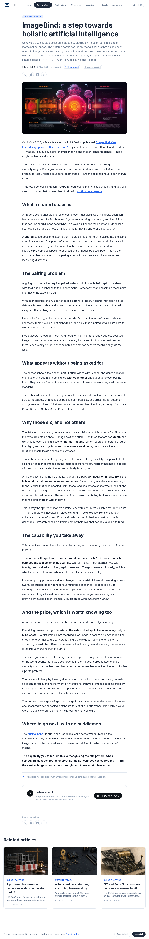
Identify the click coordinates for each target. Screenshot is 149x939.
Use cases (76, 5)
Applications (60, 5)
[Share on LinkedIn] (37, 74)
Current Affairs (32, 17)
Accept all (139, 934)
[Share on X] (24, 74)
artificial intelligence (89, 191)
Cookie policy (73, 934)
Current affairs (43, 5)
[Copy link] (44, 74)
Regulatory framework (112, 5)
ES (141, 5)
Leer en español (94, 67)
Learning (90, 5)
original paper (36, 733)
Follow (109, 795)
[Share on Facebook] (31, 74)
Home (28, 5)
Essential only (123, 934)
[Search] (134, 5)
